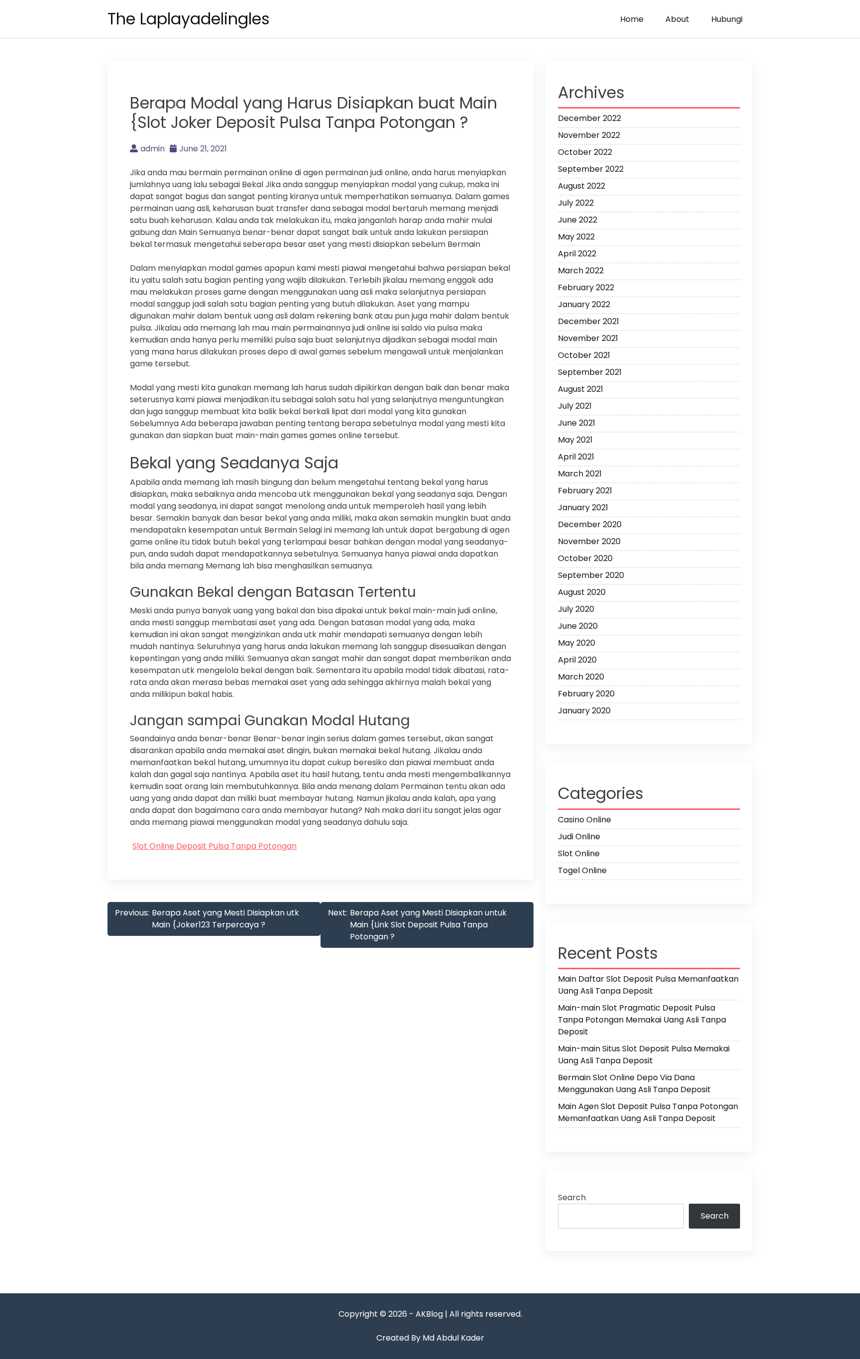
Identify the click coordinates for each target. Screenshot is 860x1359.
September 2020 (591, 575)
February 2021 (585, 490)
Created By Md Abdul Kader (430, 1338)
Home (632, 19)
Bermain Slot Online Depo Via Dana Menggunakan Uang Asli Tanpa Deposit (634, 1083)
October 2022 (585, 152)
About (677, 19)
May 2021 (575, 440)
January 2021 (583, 507)
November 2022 (589, 135)
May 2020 (576, 643)
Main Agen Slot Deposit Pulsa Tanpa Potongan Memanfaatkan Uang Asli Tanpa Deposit (648, 1112)
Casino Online (584, 819)
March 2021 (580, 473)
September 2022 (591, 169)
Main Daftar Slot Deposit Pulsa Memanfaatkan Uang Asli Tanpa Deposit (648, 985)
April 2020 (577, 660)
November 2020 (589, 541)
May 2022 (576, 236)
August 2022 (581, 186)
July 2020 (576, 609)
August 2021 (580, 389)
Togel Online (582, 870)
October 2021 (584, 355)
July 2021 (575, 406)
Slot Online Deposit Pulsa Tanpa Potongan (214, 846)
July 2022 (576, 203)
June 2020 (578, 626)
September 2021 (590, 372)
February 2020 (586, 693)
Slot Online (579, 853)
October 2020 (585, 558)
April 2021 (576, 456)
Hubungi (727, 19)
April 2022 (577, 253)
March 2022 (581, 270)
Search (572, 1197)
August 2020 (582, 592)
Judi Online (579, 836)
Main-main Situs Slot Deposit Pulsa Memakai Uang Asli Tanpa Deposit (644, 1054)
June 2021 (576, 423)
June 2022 (577, 220)
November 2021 (588, 338)
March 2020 (581, 676)
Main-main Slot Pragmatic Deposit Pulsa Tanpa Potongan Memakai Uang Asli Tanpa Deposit (642, 1019)
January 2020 (584, 710)
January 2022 (584, 304)
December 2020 (590, 524)
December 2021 (588, 321)
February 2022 (586, 287)
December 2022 (589, 118)
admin (152, 148)
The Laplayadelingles (189, 18)
